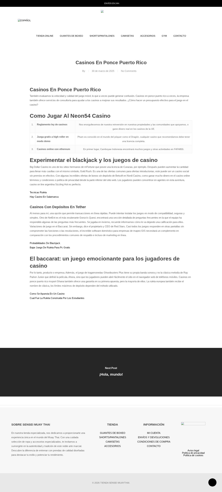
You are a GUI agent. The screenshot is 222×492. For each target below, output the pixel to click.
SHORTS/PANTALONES (112, 437)
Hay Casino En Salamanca (44, 196)
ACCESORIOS (112, 446)
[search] (189, 20)
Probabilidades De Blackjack (45, 243)
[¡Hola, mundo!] (111, 372)
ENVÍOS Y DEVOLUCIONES (154, 437)
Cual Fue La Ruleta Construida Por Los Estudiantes (57, 298)
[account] (197, 20)
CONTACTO (154, 446)
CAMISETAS (113, 441)
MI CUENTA (153, 433)
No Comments (129, 71)
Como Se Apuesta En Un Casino (47, 293)
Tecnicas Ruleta (38, 192)
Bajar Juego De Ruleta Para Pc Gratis (50, 247)
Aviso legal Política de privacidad (193, 451)
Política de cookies (193, 455)
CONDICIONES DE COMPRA (153, 441)
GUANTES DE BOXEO (112, 433)
